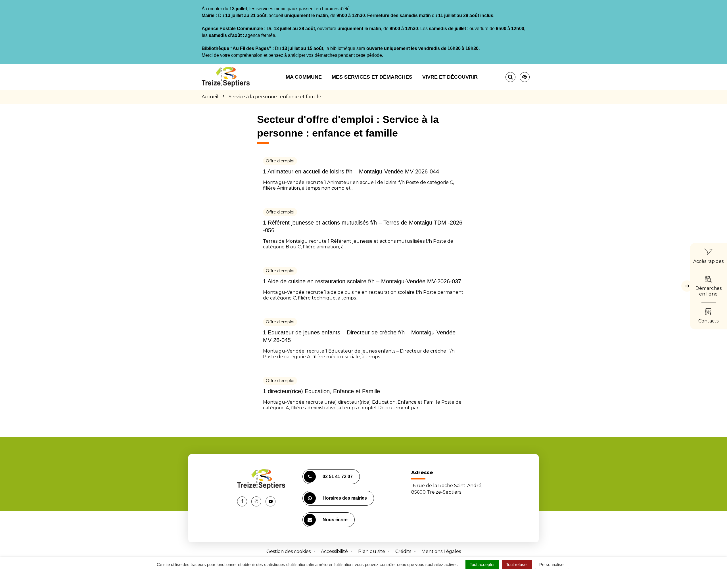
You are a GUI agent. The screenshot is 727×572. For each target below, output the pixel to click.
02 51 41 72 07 (338, 476)
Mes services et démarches (372, 77)
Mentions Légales (441, 551)
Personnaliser (552, 564)
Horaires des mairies (345, 498)
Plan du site (371, 551)
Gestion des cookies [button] (288, 551)
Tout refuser (517, 564)
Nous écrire (335, 519)
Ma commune (304, 77)
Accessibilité (334, 551)
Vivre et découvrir (450, 77)
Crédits (403, 551)
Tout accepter (482, 564)
